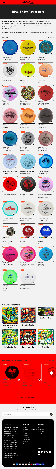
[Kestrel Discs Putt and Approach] (10, 276)
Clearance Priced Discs (28, 347)
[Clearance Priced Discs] (28, 337)
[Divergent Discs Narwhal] (10, 138)
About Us (25, 433)
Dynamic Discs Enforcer (26, 218)
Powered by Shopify (34, 462)
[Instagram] (44, 451)
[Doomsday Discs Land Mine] (10, 184)
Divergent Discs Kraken (8, 126)
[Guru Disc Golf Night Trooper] (28, 254)
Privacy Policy (41, 433)
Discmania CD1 (41, 57)
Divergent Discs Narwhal (8, 148)
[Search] (48, 2)
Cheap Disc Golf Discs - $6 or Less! (10, 326)
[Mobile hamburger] (4, 2)
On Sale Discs (45, 347)
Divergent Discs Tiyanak (44, 148)
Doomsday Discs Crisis (43, 171)
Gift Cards (25, 441)
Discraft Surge (6, 103)
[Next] (51, 373)
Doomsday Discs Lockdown (26, 194)
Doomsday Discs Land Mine (9, 194)
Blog (24, 443)
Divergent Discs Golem (25, 103)
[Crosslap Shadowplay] (10, 47)
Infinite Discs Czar (42, 264)
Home (22, 397)
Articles (25, 427)
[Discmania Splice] (28, 70)
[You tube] (39, 454)
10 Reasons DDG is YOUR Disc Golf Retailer (30, 430)
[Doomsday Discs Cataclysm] (28, 161)
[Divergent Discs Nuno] (28, 138)
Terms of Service (41, 436)
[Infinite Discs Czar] (46, 254)
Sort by (52, 37)
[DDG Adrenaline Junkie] (28, 47)
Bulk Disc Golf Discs (45, 318)
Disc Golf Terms (27, 437)
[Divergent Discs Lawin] (28, 115)
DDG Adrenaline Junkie (25, 57)
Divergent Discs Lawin (25, 126)
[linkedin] (50, 451)
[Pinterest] (47, 451)
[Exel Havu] (28, 231)
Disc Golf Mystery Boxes (10, 347)
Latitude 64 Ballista (24, 287)
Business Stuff (41, 424)
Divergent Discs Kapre (43, 103)
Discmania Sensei (7, 80)
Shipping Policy (41, 431)
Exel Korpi (40, 241)
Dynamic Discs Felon (43, 218)
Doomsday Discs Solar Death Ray (45, 195)
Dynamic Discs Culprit (8, 218)
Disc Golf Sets (26, 439)
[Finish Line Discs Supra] (10, 254)
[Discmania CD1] (46, 47)
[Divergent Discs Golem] (28, 93)
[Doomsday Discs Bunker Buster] (10, 161)
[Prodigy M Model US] (32, 372)
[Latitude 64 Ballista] (28, 276)
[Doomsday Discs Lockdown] (28, 184)
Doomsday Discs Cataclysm (27, 171)
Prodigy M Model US (28, 384)
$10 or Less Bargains (28, 325)
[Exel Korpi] (46, 231)
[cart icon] (52, 2)
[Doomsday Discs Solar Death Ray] (46, 184)
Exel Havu (22, 241)
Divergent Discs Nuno (25, 148)
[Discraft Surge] (10, 93)
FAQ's (39, 427)
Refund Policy (41, 429)
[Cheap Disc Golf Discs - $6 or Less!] (10, 315)
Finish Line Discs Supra (8, 264)
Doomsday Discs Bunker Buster (10, 171)
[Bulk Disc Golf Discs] (46, 311)
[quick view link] (16, 53)
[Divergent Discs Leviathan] (46, 115)
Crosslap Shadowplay (8, 57)
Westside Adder (48, 384)
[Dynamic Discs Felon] (46, 208)
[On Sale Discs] (46, 337)
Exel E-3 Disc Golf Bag (8, 241)
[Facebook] (39, 451)
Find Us (39, 448)
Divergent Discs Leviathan (44, 126)
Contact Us (25, 435)
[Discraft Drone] (46, 70)
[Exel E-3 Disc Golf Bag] (10, 231)
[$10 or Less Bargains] (28, 315)
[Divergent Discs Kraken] (10, 115)
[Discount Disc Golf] (28, 2)
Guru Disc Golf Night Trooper (27, 264)
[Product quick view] (51, 76)
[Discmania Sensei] (10, 70)
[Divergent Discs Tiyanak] (46, 138)
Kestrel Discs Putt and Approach (8, 287)
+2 (10, 379)
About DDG (26, 424)
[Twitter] (41, 451)
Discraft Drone (41, 80)
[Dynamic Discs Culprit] (10, 208)
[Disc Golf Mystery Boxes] (10, 337)
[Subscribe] (51, 414)
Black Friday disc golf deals (26, 21)
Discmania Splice (24, 80)
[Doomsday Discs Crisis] (46, 161)
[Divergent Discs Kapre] (46, 93)
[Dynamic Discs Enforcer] (28, 208)
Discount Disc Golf (25, 462)
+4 (28, 76)
